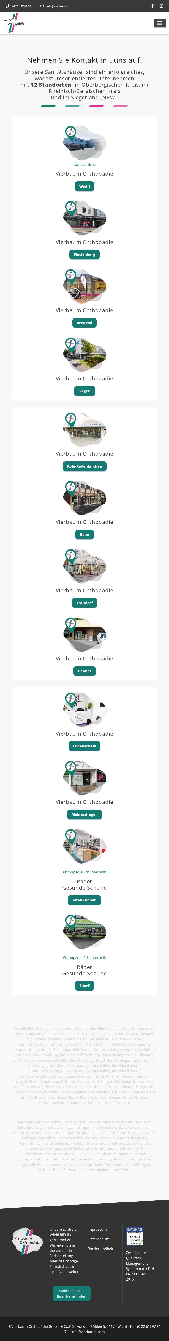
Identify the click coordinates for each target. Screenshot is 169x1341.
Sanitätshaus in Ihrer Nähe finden (71, 1293)
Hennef (84, 671)
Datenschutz (98, 1239)
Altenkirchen (84, 900)
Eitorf (84, 985)
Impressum (97, 1229)
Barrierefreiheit (100, 1248)
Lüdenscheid (84, 746)
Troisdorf (84, 602)
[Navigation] (160, 23)
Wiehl (84, 186)
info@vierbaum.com (59, 6)
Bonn (84, 534)
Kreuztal (84, 322)
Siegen (85, 391)
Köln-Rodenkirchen (84, 466)
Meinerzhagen (85, 814)
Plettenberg (84, 254)
